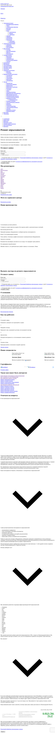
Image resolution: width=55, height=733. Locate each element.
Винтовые (5, 112)
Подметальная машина (11, 60)
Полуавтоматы (10, 47)
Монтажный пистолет (11, 94)
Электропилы (12, 32)
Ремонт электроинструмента (8, 379)
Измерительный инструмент (10, 74)
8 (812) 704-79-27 (5, 3)
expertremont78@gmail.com (7, 6)
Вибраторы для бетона (11, 87)
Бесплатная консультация (7, 311)
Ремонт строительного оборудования (10, 382)
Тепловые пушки (7, 66)
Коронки (8, 71)
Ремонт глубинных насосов (7, 387)
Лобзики (8, 36)
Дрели (7, 25)
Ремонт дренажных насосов (7, 388)
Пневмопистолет (13, 99)
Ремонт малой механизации (7, 383)
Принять (3, 731)
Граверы (8, 103)
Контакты (5, 126)
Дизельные (12, 41)
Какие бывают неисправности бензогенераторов (12, 375)
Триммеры (8, 57)
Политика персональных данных (27, 714)
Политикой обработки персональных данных (31, 157)
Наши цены (6, 120)
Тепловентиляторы (11, 92)
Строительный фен (11, 106)
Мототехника (6, 48)
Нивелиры (8, 79)
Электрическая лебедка (12, 107)
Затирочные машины (11, 84)
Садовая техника (7, 55)
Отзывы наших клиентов (9, 123)
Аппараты (8, 44)
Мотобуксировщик (11, 51)
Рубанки (8, 29)
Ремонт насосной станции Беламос (9, 391)
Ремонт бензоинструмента (7, 386)
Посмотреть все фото (6, 202)
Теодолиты (9, 76)
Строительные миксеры (12, 27)
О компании (6, 118)
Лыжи (7, 90)
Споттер (8, 108)
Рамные (11, 33)
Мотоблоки (9, 56)
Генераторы (9, 39)
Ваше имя (3, 151)
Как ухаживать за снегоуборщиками (9, 377)
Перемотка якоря (10, 111)
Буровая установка (10, 101)
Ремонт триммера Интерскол (8, 392)
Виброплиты (9, 85)
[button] (25, 360)
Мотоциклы (6, 64)
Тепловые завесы (7, 67)
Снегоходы (6, 69)
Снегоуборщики (7, 65)
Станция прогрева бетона (12, 97)
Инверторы (9, 46)
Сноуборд (8, 89)
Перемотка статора (11, 110)
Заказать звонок (4, 347)
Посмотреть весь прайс (6, 194)
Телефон (3, 153)
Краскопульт (9, 83)
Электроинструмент (8, 23)
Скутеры (8, 50)
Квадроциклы (9, 53)
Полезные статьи (7, 122)
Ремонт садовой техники (7, 381)
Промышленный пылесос (12, 96)
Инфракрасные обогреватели (13, 93)
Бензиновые (12, 42)
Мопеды (8, 52)
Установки (8, 73)
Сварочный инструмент (9, 43)
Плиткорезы (9, 38)
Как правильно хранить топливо (9, 378)
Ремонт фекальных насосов (7, 389)
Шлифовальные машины (12, 24)
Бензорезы (8, 88)
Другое (5, 81)
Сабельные (12, 34)
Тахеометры (9, 75)
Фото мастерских (7, 125)
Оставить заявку (5, 369)
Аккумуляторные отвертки (12, 102)
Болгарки (8, 28)
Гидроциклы (6, 62)
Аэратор (8, 61)
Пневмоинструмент (11, 98)
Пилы (7, 30)
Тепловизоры (9, 80)
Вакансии (5, 121)
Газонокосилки (10, 59)
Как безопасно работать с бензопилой (10, 384)
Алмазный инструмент (9, 70)
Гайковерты (9, 37)
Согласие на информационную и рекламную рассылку (29, 161)
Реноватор (8, 104)
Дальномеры (9, 78)
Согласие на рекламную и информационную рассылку (26, 716)
